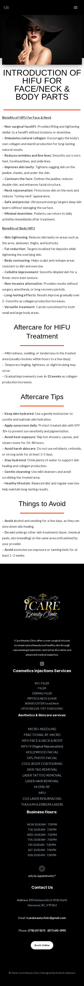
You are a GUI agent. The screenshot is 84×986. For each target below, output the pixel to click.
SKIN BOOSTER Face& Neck (42, 703)
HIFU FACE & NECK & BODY (42, 740)
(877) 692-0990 (56, 930)
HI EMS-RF (42, 787)
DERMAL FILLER (42, 693)
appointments (45, 876)
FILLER (42, 688)
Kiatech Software (65, 972)
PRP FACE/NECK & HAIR (42, 698)
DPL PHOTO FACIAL (42, 758)
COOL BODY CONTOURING (42, 764)
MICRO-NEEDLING (42, 729)
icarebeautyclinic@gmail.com (46, 918)
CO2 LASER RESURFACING (42, 798)
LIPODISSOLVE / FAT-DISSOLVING (42, 708)
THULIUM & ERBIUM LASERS (42, 804)
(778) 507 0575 (36, 930)
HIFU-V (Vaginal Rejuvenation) (42, 746)
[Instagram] (42, 664)
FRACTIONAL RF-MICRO (42, 735)
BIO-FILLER (42, 683)
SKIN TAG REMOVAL (42, 769)
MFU (42, 793)
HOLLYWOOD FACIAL (42, 752)
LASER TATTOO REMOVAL (42, 775)
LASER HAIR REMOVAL (42, 781)
